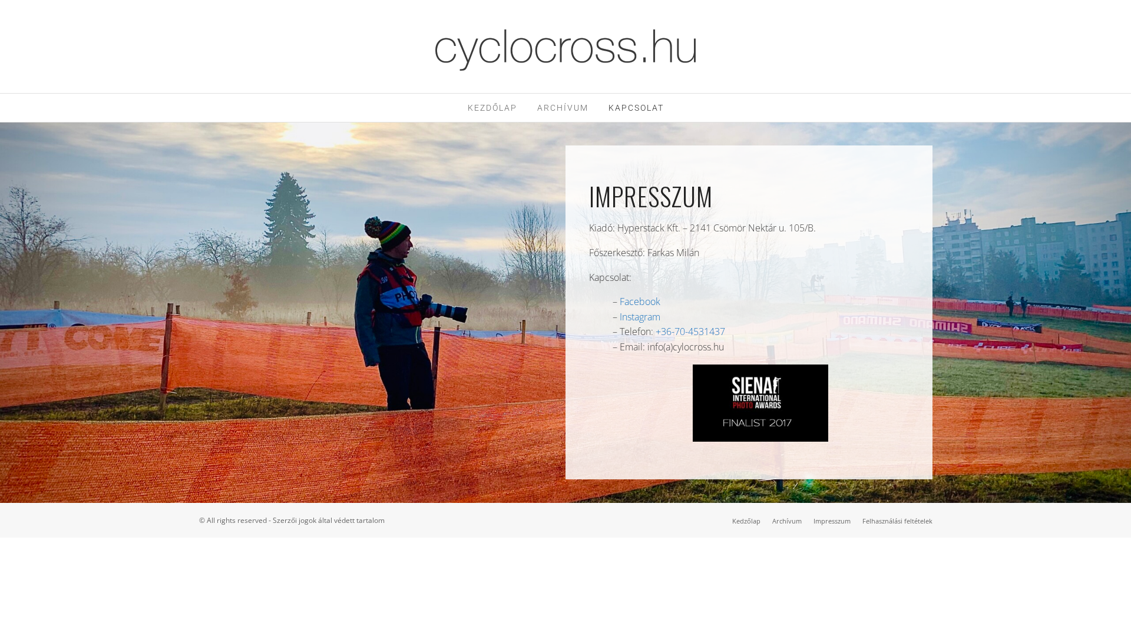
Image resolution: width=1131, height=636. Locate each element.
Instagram (640, 316)
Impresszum (832, 520)
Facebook (640, 301)
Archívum (562, 107)
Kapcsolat (636, 107)
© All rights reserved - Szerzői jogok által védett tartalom (292, 520)
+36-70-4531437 (690, 331)
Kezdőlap (492, 107)
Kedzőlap (746, 520)
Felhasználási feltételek (897, 520)
